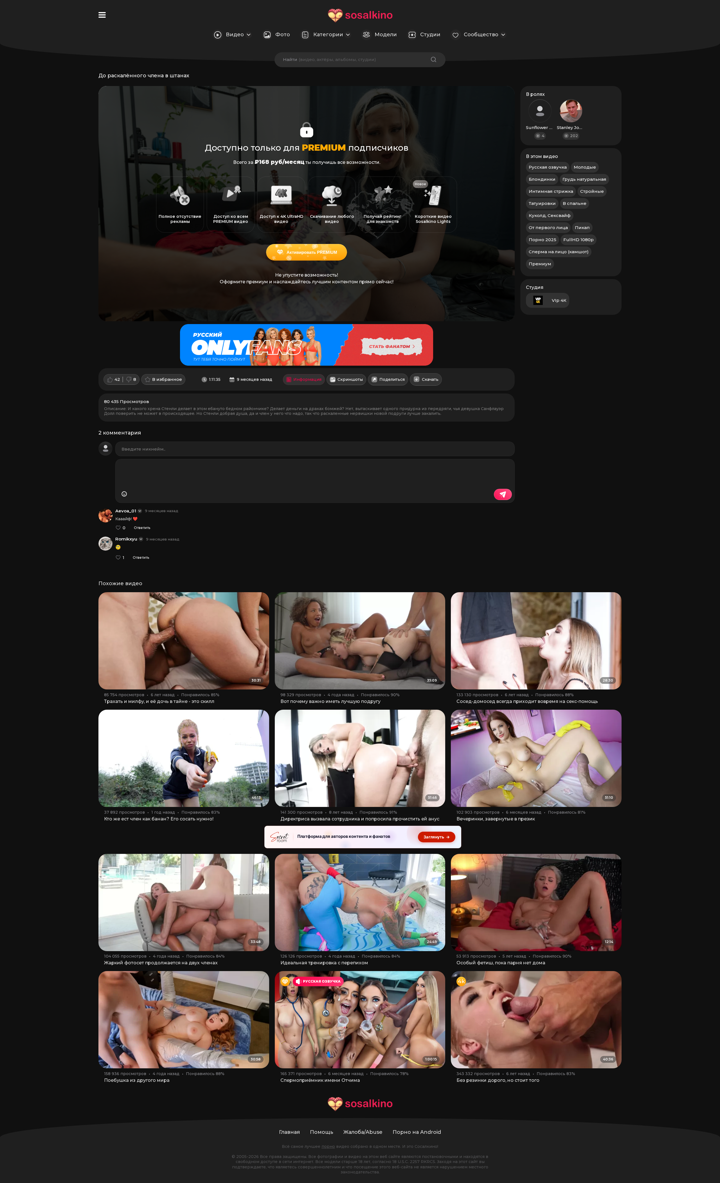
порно (328, 1146)
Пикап (582, 227)
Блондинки (542, 179)
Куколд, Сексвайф (550, 215)
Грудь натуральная (584, 179)
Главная (289, 1132)
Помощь (321, 1132)
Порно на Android (417, 1132)
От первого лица (548, 227)
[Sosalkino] (360, 15)
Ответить (142, 528)
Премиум (540, 263)
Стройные (592, 191)
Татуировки (542, 203)
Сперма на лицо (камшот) (559, 251)
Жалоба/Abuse (362, 1132)
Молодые (585, 167)
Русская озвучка (548, 167)
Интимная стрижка (551, 191)
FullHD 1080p (578, 239)
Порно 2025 (542, 239)
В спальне (574, 203)
